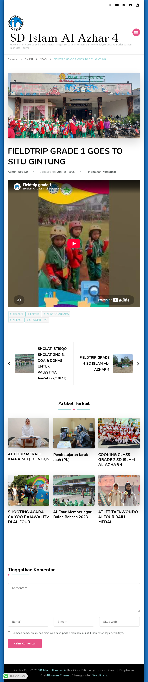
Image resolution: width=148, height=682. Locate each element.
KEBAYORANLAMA (57, 314)
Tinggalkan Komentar (101, 172)
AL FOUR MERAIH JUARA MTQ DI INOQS (28, 457)
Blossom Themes (59, 675)
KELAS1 (17, 320)
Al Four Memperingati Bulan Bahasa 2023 (72, 514)
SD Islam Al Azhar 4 (64, 38)
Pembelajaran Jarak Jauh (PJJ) (70, 457)
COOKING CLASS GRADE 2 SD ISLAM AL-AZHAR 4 (116, 459)
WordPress (99, 675)
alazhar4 (18, 314)
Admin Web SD (18, 172)
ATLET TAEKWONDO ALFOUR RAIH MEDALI (118, 516)
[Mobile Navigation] (136, 32)
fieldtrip (35, 314)
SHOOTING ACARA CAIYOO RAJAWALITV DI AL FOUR (28, 516)
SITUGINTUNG (38, 320)
